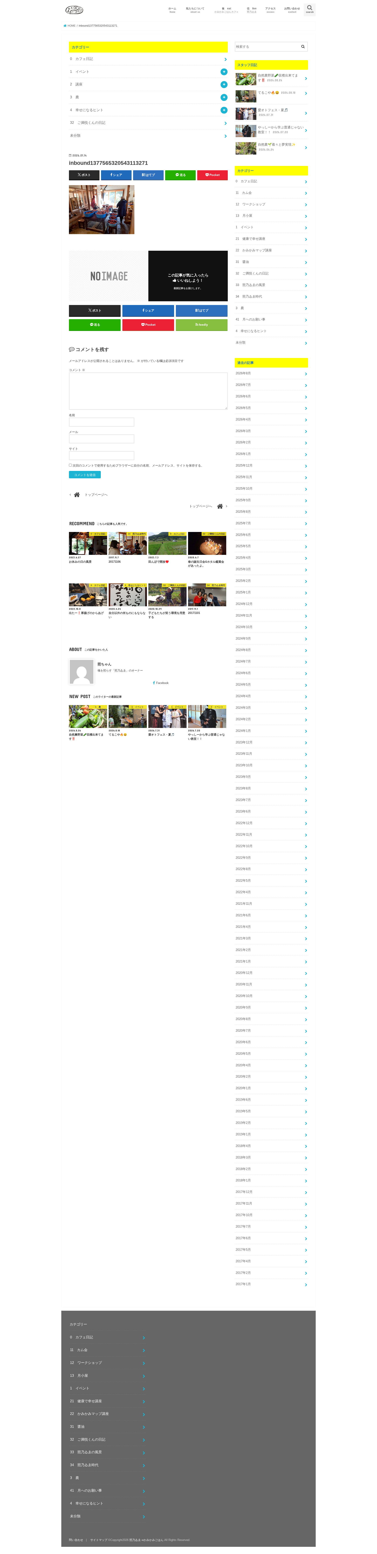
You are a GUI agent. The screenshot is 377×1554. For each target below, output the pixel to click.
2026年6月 (243, 396)
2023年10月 (244, 765)
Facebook (162, 683)
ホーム (172, 10)
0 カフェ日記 (81, 59)
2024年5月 (243, 684)
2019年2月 (243, 1123)
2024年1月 (243, 731)
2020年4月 (243, 1065)
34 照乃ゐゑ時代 (249, 296)
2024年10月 (244, 627)
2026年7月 (243, 385)
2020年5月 (243, 1053)
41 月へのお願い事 (250, 319)
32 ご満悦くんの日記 (87, 122)
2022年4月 (243, 892)
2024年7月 (243, 661)
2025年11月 (244, 477)
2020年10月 (244, 996)
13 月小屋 (244, 215)
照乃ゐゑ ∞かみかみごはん (146, 1540)
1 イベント (79, 71)
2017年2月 (243, 1273)
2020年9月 (243, 1007)
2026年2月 (243, 442)
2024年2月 (243, 719)
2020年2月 (243, 1076)
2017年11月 (244, 1203)
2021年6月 (243, 915)
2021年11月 (244, 903)
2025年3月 (243, 569)
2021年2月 (243, 950)
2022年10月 (244, 846)
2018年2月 (243, 1169)
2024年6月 (243, 673)
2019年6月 (243, 1099)
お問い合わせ (292, 10)
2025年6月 (243, 535)
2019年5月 (243, 1111)
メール (73, 432)
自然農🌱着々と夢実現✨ (277, 147)
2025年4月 (243, 557)
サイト (73, 448)
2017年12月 (244, 1192)
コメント (77, 370)
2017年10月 (244, 1215)
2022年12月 (244, 823)
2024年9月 (243, 638)
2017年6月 (243, 1238)
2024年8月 (243, 650)
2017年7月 (243, 1226)
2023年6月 (243, 811)
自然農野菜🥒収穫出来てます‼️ (278, 78)
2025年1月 (243, 592)
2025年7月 (243, 523)
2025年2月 (243, 581)
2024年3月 (243, 707)
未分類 (75, 135)
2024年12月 (244, 604)
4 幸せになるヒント (86, 110)
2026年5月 (243, 408)
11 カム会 (244, 192)
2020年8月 (243, 1019)
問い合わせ (76, 1540)
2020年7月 (243, 1030)
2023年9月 (243, 777)
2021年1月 (243, 961)
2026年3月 (243, 431)
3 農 (74, 97)
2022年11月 (244, 834)
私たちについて (196, 10)
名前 (72, 415)
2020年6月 (243, 1042)
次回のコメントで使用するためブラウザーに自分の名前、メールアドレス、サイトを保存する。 (138, 465)
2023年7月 (243, 800)
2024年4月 (243, 696)
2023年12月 (244, 742)
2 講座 (76, 84)
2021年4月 (243, 927)
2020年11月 (244, 984)
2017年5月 (243, 1249)
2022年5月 (243, 880)
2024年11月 (244, 615)
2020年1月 (243, 1088)
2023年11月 (244, 753)
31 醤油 (242, 262)
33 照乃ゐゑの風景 (250, 285)
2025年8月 (243, 511)
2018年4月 (243, 1146)
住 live (252, 10)
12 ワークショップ (250, 204)
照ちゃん (104, 664)
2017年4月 (243, 1261)
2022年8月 (243, 869)
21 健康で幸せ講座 (250, 238)
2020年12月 (244, 973)
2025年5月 (243, 546)
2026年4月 (243, 419)
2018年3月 (243, 1157)
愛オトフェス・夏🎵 (273, 112)
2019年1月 (243, 1134)
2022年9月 (243, 857)
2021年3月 (243, 938)
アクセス (270, 10)
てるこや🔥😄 (276, 92)
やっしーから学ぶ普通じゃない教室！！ (281, 130)
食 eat (226, 10)
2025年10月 (244, 488)
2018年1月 (243, 1180)
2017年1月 (243, 1284)
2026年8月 (243, 373)
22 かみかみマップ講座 (254, 250)
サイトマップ (98, 1540)
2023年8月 (243, 788)
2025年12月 (244, 465)
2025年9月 (243, 500)
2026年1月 (243, 454)
